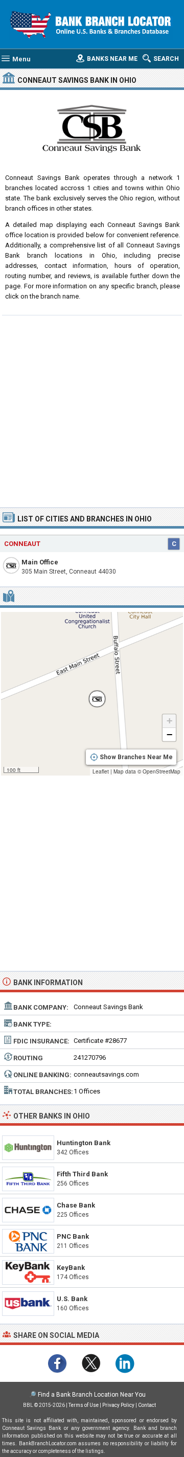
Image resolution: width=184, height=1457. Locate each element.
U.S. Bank (72, 1299)
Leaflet (101, 771)
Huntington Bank (83, 1143)
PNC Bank (73, 1236)
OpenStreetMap (161, 771)
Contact (147, 1405)
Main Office (39, 562)
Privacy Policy (118, 1405)
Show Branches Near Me (136, 757)
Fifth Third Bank (82, 1174)
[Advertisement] (92, 410)
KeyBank (71, 1267)
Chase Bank (76, 1205)
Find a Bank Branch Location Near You (92, 1394)
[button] (92, 694)
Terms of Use (83, 1405)
